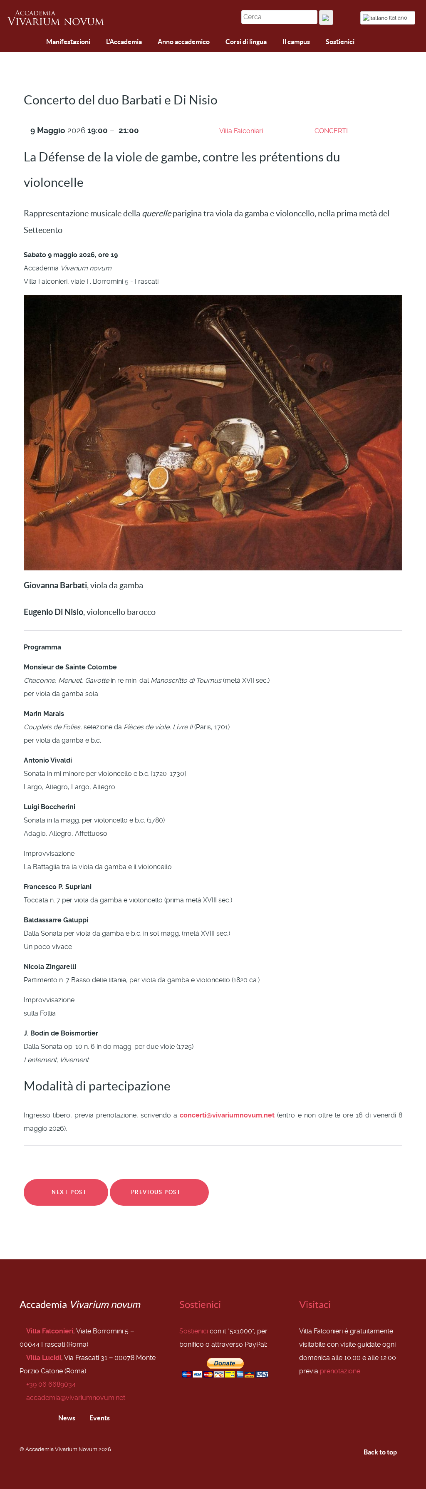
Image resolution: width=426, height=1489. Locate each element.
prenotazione (340, 1371)
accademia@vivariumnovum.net (75, 1398)
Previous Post (157, 1192)
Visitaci (315, 1304)
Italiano (398, 18)
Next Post (68, 1192)
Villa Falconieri (241, 131)
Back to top (381, 1452)
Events (99, 1418)
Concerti (331, 131)
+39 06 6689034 (51, 1384)
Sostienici (200, 1304)
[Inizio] (15, 43)
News (66, 1418)
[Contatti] (34, 42)
